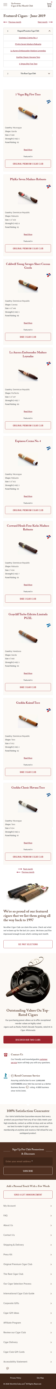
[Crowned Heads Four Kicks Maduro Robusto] (28, 548)
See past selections (28, 944)
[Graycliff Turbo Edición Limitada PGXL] (28, 636)
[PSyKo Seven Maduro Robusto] (28, 197)
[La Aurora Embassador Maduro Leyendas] (28, 374)
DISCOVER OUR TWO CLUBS (28, 1040)
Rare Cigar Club (28, 337)
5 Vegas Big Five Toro (28, 64)
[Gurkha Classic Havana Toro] (28, 806)
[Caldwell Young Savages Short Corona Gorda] (28, 286)
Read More (28, 150)
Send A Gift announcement (28, 1195)
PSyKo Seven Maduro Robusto (28, 44)
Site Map (40, 1378)
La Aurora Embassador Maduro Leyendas (28, 50)
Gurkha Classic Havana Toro (28, 57)
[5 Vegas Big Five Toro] (28, 113)
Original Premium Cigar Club (28, 164)
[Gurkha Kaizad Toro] (28, 721)
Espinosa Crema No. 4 (28, 37)
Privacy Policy (15, 1378)
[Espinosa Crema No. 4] (28, 459)
